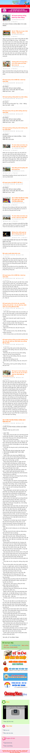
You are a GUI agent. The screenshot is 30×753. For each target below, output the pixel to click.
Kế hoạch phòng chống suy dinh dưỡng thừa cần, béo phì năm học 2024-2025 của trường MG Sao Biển (15, 341)
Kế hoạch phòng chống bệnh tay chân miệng (19, 16)
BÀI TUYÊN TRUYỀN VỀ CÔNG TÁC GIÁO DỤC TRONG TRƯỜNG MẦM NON (20, 199)
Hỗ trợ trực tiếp (7, 643)
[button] (15, 711)
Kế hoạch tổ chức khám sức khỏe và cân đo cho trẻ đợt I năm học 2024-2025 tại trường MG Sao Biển (15, 373)
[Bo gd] (15, 669)
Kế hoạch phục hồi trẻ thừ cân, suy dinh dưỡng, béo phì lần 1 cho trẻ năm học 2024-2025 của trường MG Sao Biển (15, 304)
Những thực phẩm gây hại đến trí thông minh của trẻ (19, 233)
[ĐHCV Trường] (15, 663)
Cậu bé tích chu (8, 743)
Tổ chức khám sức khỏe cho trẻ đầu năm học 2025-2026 (20, 145)
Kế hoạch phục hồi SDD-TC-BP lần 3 (12, 182)
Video (7, 702)
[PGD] (15, 685)
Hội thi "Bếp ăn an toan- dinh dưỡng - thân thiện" (20, 32)
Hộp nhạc (9, 726)
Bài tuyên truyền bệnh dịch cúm (11, 253)
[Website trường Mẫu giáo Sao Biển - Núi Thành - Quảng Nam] (15, 2)
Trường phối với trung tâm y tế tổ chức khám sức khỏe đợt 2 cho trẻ (19, 63)
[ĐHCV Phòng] (15, 654)
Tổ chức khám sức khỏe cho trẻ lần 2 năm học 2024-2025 (20, 216)
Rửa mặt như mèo (8, 721)
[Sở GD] (15, 676)
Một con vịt (6, 730)
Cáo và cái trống (8, 746)
